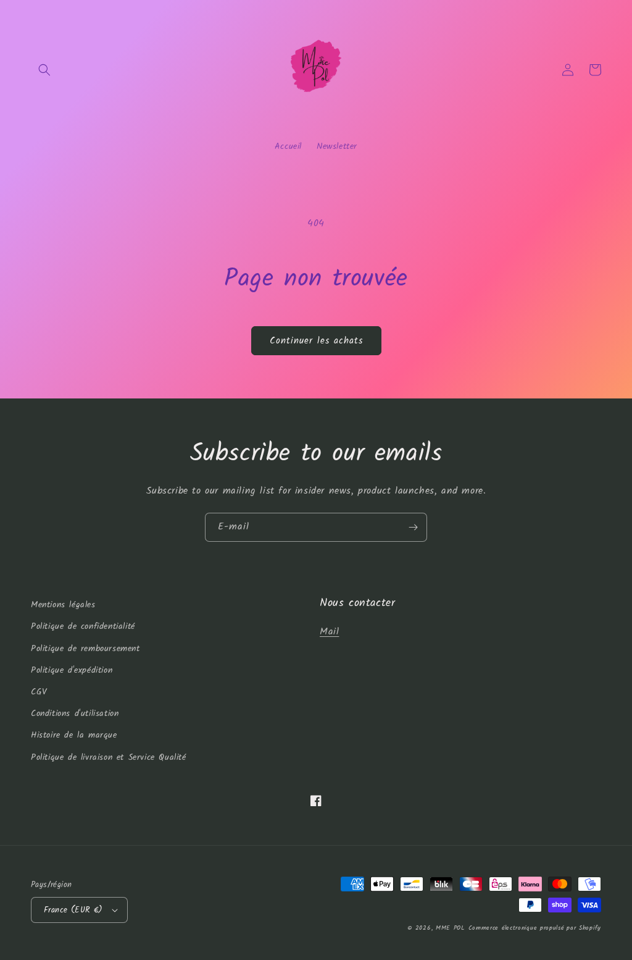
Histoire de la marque (74, 735)
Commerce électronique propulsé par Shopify (534, 928)
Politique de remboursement (85, 648)
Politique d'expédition (71, 670)
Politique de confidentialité (83, 626)
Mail (329, 631)
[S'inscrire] (412, 527)
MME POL (450, 928)
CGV (39, 692)
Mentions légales (63, 605)
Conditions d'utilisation (74, 713)
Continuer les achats (316, 341)
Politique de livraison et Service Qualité (108, 757)
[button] (44, 69)
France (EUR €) (73, 910)
